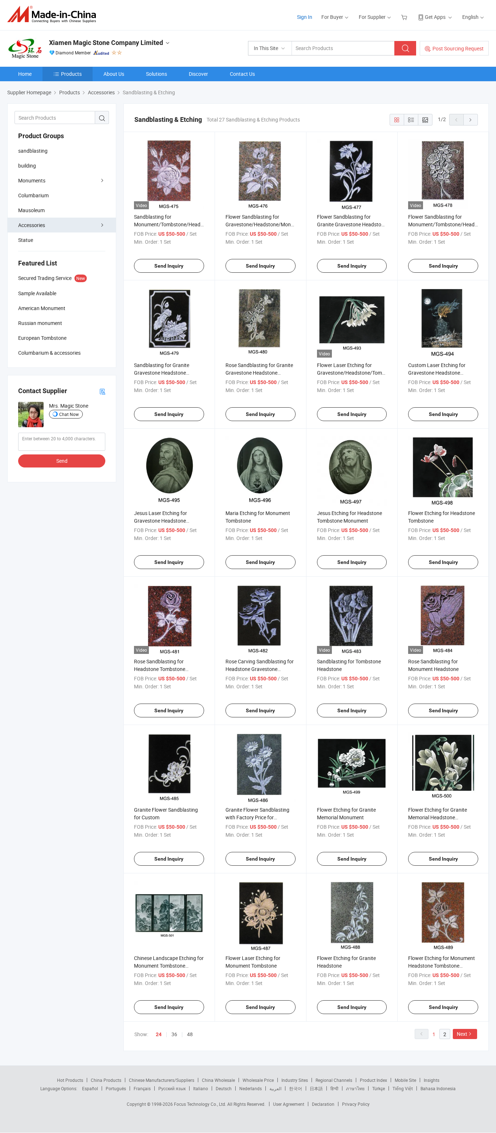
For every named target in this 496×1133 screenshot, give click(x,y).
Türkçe (378, 1088)
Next (462, 1033)
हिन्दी (334, 1088)
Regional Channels (334, 1080)
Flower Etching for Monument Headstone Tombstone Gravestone (441, 966)
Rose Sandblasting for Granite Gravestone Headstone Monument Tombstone (259, 373)
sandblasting (33, 150)
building (27, 165)
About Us (113, 73)
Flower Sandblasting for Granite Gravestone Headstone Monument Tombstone (352, 224)
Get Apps (435, 16)
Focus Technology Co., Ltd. (200, 1104)
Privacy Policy (356, 1104)
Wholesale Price (258, 1080)
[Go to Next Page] (470, 119)
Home (25, 73)
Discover (198, 73)
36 (174, 1034)
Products (71, 73)
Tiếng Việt (403, 1088)
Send (62, 460)
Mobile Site (405, 1080)
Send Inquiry (168, 266)
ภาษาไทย (355, 1088)
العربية (275, 1088)
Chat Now (69, 414)
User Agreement (288, 1104)
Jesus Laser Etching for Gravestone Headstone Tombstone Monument (160, 521)
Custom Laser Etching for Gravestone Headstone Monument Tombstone (436, 373)
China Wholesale (218, 1080)
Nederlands (250, 1088)
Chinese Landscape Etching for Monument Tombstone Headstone (169, 966)
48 (190, 1034)
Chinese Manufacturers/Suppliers (161, 1080)
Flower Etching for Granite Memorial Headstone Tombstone (437, 817)
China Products (106, 1080)
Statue (25, 239)
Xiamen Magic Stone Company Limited (106, 42)
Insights (431, 1080)
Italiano (200, 1088)
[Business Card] (102, 391)
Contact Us (242, 73)
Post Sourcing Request (458, 48)
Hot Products (70, 1080)
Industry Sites (294, 1080)
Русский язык (172, 1088)
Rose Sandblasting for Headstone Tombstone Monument (159, 669)
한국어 (295, 1088)
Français (142, 1088)
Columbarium (33, 195)
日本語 (316, 1088)
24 (159, 1034)
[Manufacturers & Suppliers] (54, 14)
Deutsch (224, 1088)
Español (90, 1088)
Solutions (156, 73)
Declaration (323, 1104)
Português (116, 1088)
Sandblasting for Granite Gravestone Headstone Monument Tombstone (161, 373)
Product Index (373, 1080)
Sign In (304, 16)
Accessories (31, 225)
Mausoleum (31, 210)
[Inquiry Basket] (405, 16)
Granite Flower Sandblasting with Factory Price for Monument (257, 817)
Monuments (31, 180)
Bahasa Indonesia (438, 1088)
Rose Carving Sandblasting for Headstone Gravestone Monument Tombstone (259, 669)
